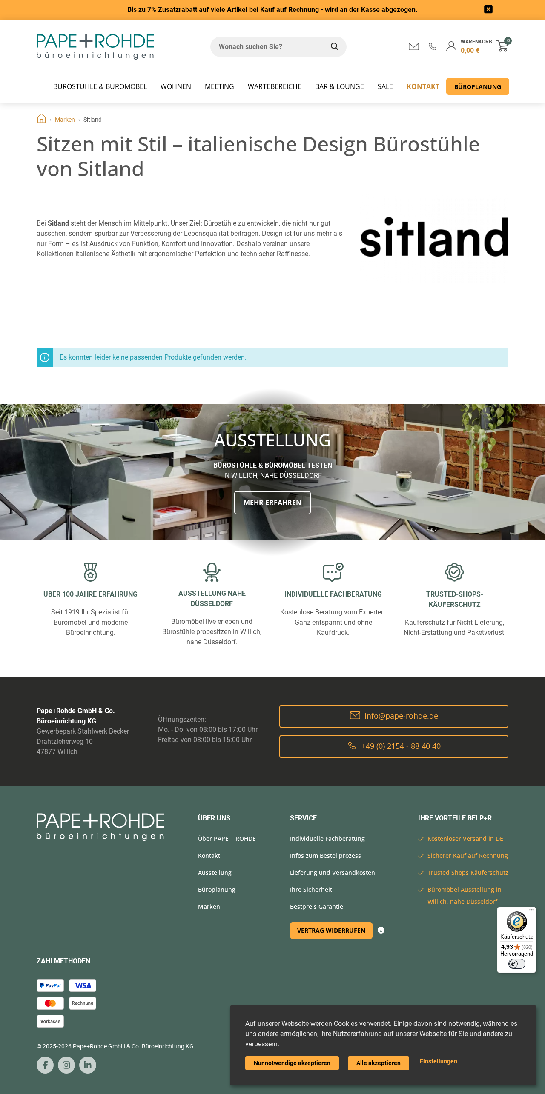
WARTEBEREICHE (274, 86)
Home (41, 119)
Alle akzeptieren (378, 1063)
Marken (65, 119)
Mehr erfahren (272, 502)
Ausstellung (215, 872)
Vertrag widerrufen (331, 930)
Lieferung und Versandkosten (332, 872)
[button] (432, 46)
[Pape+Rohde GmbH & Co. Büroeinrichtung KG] (95, 47)
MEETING (219, 86)
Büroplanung (477, 87)
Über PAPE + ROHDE (227, 838)
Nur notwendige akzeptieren (292, 1063)
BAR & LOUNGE (339, 86)
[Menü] (531, 912)
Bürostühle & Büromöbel (100, 86)
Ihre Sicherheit (311, 889)
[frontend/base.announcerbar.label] (488, 10)
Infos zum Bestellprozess (325, 855)
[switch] (516, 964)
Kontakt (423, 86)
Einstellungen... (441, 1061)
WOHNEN (176, 86)
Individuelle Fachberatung (327, 838)
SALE (385, 86)
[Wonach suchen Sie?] (335, 47)
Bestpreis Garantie (316, 907)
